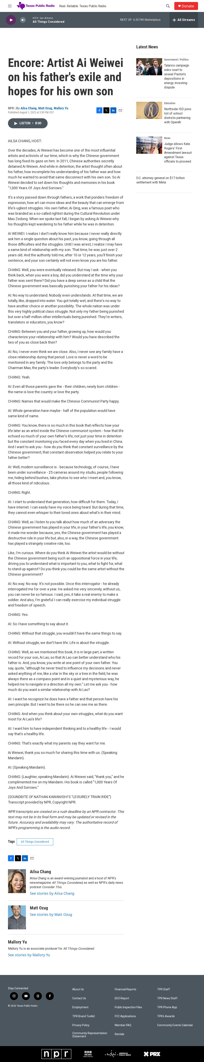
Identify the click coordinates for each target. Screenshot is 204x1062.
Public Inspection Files (128, 1007)
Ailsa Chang (29, 108)
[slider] (29, 20)
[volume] (23, 20)
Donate (188, 6)
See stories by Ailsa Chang (52, 893)
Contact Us (79, 998)
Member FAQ (123, 1025)
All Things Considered (35, 841)
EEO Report (122, 998)
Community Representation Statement (89, 1035)
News (167, 138)
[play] (11, 20)
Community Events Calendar (175, 1025)
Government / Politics (176, 59)
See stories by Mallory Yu (29, 954)
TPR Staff (163, 989)
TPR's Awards (166, 1016)
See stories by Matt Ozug (51, 914)
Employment (80, 1007)
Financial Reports (125, 989)
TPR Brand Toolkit (83, 1016)
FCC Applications (125, 1016)
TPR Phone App (167, 1007)
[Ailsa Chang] (17, 881)
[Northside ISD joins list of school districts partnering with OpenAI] (149, 110)
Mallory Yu (61, 108)
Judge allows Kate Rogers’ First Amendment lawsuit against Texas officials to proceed (178, 152)
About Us (78, 989)
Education (169, 103)
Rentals (119, 1034)
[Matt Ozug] (17, 917)
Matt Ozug (45, 108)
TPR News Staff (167, 998)
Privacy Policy (80, 1025)
